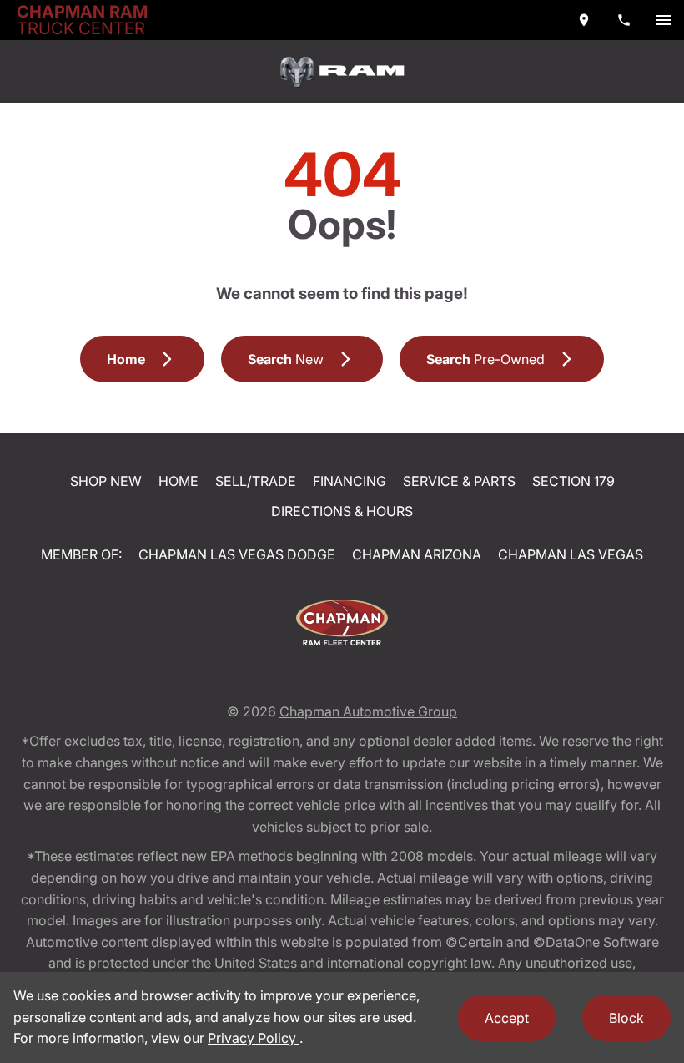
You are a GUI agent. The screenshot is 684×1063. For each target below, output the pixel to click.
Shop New (106, 481)
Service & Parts (459, 481)
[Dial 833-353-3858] (624, 20)
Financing (349, 481)
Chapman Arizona (416, 554)
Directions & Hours (342, 511)
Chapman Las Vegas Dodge (236, 554)
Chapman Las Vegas (570, 554)
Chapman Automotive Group (368, 711)
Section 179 (573, 481)
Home (178, 481)
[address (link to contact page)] (584, 20)
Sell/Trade (255, 481)
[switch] (664, 20)
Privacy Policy (253, 1038)
